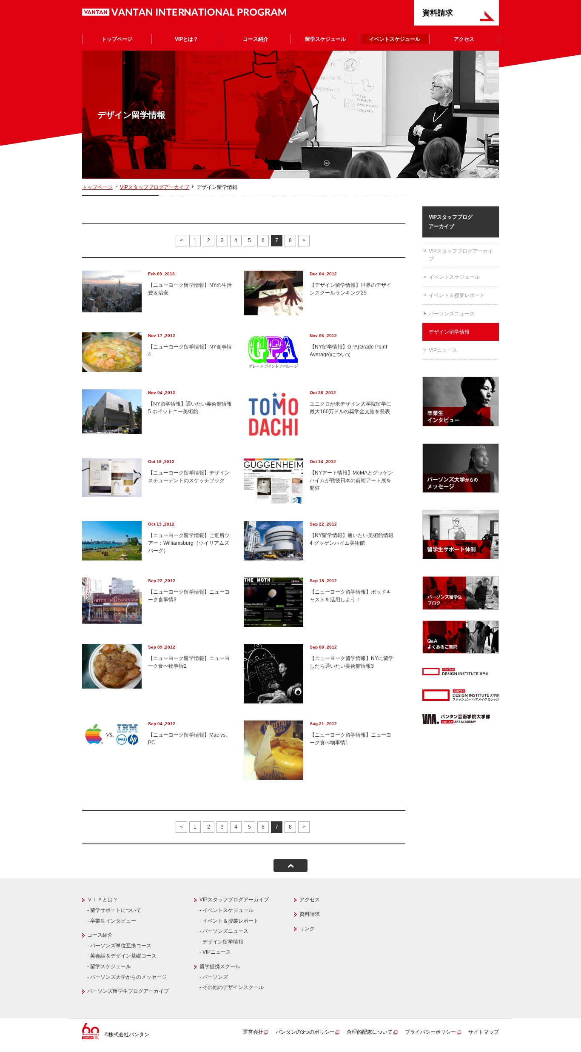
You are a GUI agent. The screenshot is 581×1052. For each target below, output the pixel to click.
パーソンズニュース (452, 314)
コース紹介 (255, 39)
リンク (307, 929)
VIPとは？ (186, 39)
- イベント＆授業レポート (229, 921)
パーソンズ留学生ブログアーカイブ (128, 991)
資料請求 (437, 13)
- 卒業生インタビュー (111, 921)
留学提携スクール (219, 966)
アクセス (464, 39)
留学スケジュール (325, 39)
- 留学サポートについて (114, 910)
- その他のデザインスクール (231, 987)
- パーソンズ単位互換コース (119, 946)
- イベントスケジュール (226, 910)
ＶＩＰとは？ (102, 900)
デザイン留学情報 (449, 332)
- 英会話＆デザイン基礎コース (122, 956)
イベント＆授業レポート (457, 295)
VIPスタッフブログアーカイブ (154, 187)
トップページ (117, 39)
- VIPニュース (215, 952)
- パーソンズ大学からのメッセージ (127, 977)
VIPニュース (443, 350)
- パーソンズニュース (223, 931)
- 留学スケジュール (109, 966)
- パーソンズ (213, 977)
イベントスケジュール (394, 39)
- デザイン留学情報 (221, 942)
